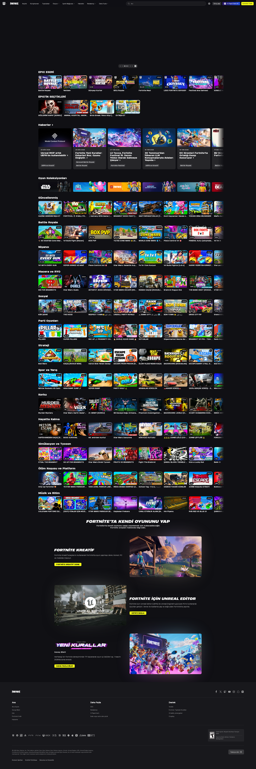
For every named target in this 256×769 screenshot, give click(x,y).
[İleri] (250, 39)
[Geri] (5, 39)
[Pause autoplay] (135, 66)
